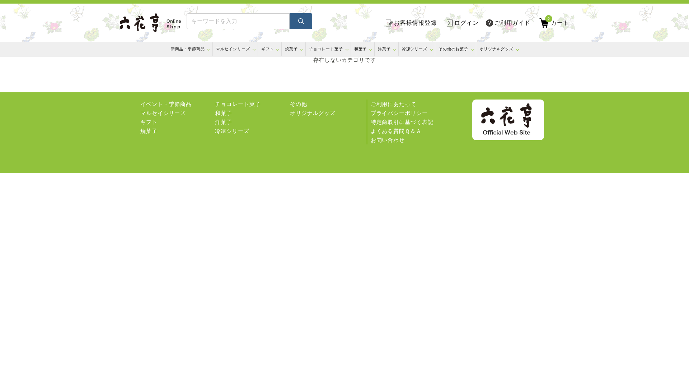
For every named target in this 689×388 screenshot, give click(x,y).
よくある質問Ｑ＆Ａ (396, 131)
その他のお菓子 (453, 49)
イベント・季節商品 (166, 104)
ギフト (267, 49)
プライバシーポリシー (399, 113)
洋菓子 (384, 49)
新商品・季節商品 (188, 49)
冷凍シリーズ (414, 49)
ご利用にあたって (393, 104)
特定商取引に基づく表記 (402, 122)
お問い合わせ (388, 140)
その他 (298, 104)
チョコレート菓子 (326, 49)
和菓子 (360, 49)
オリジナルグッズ (496, 49)
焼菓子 (291, 49)
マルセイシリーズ (233, 49)
